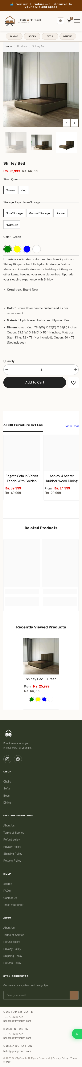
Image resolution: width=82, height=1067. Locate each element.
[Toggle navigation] (77, 20)
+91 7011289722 (13, 1017)
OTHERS (67, 36)
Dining (7, 802)
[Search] (60, 20)
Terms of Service (13, 832)
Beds (6, 795)
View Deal (72, 426)
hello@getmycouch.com (17, 1021)
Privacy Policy (12, 846)
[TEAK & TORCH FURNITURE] (8, 733)
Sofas (7, 788)
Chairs (7, 781)
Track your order (13, 904)
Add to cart (34, 382)
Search (7, 883)
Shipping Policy (12, 853)
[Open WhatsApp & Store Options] (77, 1034)
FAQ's (7, 890)
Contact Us (10, 897)
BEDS (50, 36)
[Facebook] (18, 759)
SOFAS (32, 36)
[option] (41, 5)
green (31, 699)
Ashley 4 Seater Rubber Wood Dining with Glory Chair (62, 479)
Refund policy (11, 839)
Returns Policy (12, 860)
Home (8, 46)
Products (22, 46)
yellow (38, 699)
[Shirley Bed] (41, 656)
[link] (22, 591)
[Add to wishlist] (73, 382)
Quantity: (9, 361)
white (50, 699)
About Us (9, 825)
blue (44, 699)
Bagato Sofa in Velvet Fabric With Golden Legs (21, 479)
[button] (66, 123)
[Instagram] (7, 759)
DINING (14, 36)
